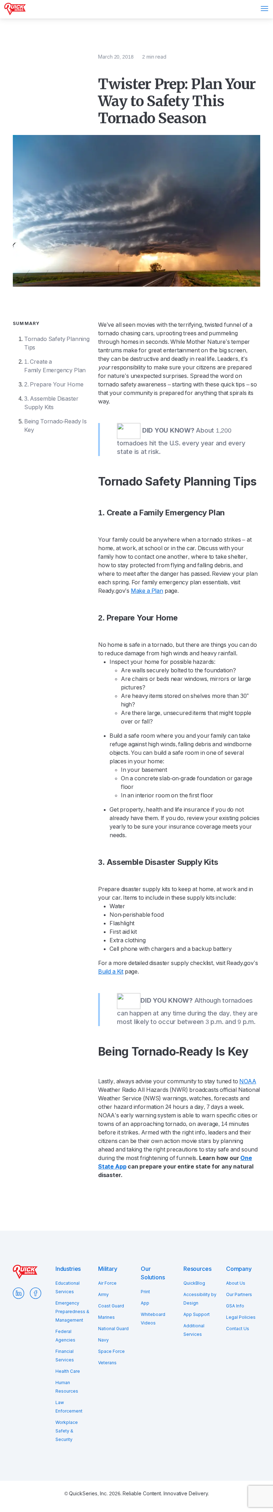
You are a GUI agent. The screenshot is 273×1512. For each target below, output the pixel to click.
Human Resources (66, 1387)
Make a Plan (147, 591)
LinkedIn (18, 1293)
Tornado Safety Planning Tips (57, 343)
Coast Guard (111, 1306)
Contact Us (237, 1328)
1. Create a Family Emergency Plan (55, 366)
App (145, 1303)
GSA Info (235, 1306)
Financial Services (64, 1355)
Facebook (35, 1293)
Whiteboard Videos (153, 1319)
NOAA (247, 1081)
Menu (264, 8)
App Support (196, 1314)
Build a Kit (110, 972)
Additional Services (193, 1330)
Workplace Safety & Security (66, 1431)
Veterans (107, 1362)
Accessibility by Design (199, 1299)
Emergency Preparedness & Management (72, 1312)
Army (103, 1294)
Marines (106, 1317)
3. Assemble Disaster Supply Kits (51, 403)
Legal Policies (241, 1317)
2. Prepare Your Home (53, 384)
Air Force (107, 1283)
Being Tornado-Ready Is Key (55, 425)
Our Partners (239, 1294)
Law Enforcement (68, 1407)
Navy (103, 1340)
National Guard (113, 1328)
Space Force (111, 1351)
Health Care (67, 1371)
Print (145, 1291)
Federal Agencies (65, 1336)
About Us (235, 1283)
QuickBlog (194, 1283)
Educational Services (67, 1287)
